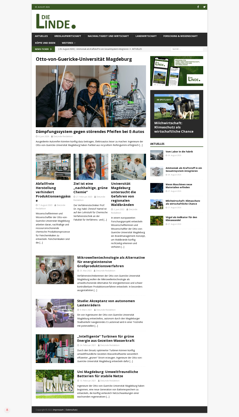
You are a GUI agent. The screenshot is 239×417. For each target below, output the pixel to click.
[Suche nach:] (187, 49)
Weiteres (67, 42)
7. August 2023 (45, 205)
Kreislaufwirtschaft (67, 36)
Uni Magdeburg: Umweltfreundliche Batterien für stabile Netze (107, 374)
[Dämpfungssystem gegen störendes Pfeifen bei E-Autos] (91, 96)
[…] (141, 145)
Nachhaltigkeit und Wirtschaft (108, 36)
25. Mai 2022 (86, 270)
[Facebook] (198, 7)
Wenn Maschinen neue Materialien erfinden (179, 186)
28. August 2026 (174, 155)
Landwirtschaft (146, 36)
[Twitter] (204, 7)
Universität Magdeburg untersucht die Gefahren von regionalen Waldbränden (123, 194)
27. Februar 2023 (84, 196)
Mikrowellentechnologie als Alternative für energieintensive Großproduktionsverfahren (111, 261)
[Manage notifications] (7, 409)
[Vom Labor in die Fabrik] (156, 155)
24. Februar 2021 (88, 345)
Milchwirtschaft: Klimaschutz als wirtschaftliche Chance (173, 127)
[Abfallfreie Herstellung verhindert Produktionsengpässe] (53, 167)
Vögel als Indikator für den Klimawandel (181, 219)
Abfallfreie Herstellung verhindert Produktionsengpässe (53, 192)
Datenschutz (71, 409)
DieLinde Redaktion (63, 136)
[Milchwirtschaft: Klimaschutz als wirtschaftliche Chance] (176, 106)
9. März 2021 (86, 309)
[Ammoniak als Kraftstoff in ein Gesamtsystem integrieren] (156, 171)
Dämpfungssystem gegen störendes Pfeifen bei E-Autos (90, 131)
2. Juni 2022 (119, 209)
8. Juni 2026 (43, 136)
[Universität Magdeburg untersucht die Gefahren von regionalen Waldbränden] (128, 167)
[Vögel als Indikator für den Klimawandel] (156, 221)
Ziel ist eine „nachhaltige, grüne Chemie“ (90, 187)
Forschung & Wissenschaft (180, 36)
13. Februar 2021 (88, 380)
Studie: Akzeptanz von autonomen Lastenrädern (106, 303)
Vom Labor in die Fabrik (179, 151)
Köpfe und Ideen (45, 42)
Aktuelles (41, 36)
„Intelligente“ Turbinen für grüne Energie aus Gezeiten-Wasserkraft (106, 338)
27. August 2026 (174, 191)
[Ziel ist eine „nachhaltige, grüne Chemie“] (90, 167)
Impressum (58, 409)
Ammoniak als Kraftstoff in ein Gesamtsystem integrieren (184, 169)
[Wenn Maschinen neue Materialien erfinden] (156, 188)
